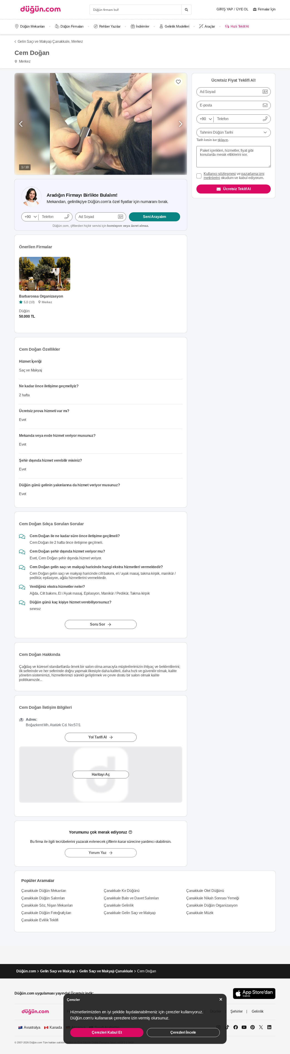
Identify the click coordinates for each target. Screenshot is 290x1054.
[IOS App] (254, 993)
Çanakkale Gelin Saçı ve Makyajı (130, 913)
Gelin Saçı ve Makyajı (57, 971)
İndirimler (142, 26)
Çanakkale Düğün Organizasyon (211, 905)
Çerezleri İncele (183, 1032)
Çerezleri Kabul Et (107, 1032)
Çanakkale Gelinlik (118, 905)
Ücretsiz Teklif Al (237, 189)
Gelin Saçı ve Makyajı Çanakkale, (44, 41)
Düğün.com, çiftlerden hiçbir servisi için (101, 225)
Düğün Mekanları (32, 26)
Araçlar (210, 26)
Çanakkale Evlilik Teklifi (39, 920)
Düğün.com (26, 971)
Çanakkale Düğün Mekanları (43, 891)
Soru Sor (97, 624)
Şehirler (236, 1011)
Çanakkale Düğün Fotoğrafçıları (46, 913)
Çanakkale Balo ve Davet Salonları (131, 898)
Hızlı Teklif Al (240, 26)
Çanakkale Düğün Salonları (43, 898)
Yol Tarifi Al (97, 737)
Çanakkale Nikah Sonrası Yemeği (212, 898)
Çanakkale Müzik (199, 913)
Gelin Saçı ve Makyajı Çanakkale (106, 971)
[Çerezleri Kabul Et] (221, 999)
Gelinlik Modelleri (177, 26)
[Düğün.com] (40, 10)
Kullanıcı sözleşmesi (220, 174)
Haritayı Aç (101, 774)
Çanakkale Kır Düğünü (122, 891)
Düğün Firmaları (72, 26)
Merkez (77, 41)
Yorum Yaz (97, 853)
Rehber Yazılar (110, 26)
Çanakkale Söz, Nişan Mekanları (47, 905)
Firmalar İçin (267, 9)
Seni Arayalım (154, 217)
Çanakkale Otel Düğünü (205, 891)
